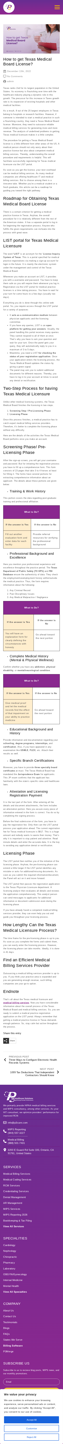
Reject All (31, 1437)
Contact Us (9, 1316)
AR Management (12, 1203)
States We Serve (12, 1339)
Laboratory (9, 1268)
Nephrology (9, 1251)
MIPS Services (11, 1209)
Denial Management (14, 1197)
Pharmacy (9, 1262)
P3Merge (8, 1351)
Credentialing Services (16, 1191)
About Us (8, 1310)
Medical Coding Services (17, 1179)
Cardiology (9, 1245)
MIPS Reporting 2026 (15, 1214)
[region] (31, 1416)
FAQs (6, 1334)
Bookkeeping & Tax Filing (17, 1220)
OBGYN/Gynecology (15, 1274)
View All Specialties (15, 1291)
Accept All (32, 1420)
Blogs (6, 1328)
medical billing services (16, 1003)
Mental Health (11, 1286)
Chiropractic (10, 1256)
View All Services (13, 1226)
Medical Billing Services (16, 1173)
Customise (31, 1428)
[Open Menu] (57, 7)
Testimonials (10, 1322)
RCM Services (11, 1185)
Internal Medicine (13, 1280)
